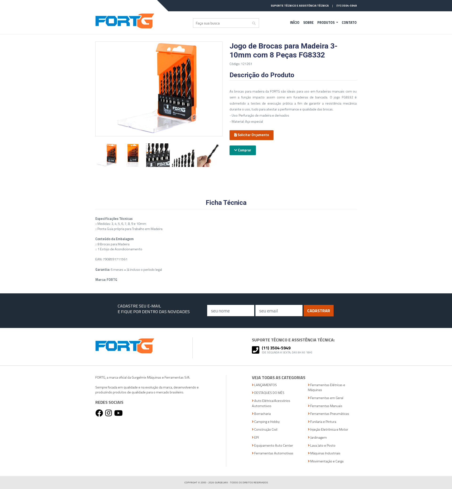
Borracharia (262, 413)
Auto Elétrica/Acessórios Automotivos (271, 403)
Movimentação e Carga (326, 461)
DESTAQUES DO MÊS (269, 392)
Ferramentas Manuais (326, 406)
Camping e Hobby (267, 421)
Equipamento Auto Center (273, 445)
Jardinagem (318, 437)
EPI (256, 437)
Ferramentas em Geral (326, 398)
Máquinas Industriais (325, 453)
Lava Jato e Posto (322, 445)
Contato (349, 22)
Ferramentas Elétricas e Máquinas (326, 388)
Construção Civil (265, 429)
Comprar (244, 150)
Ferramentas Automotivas (273, 453)
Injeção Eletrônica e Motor (329, 429)
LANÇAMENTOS (265, 385)
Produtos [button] (326, 22)
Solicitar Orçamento (253, 134)
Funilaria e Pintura (323, 421)
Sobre (308, 22)
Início (294, 22)
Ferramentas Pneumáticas (329, 413)
